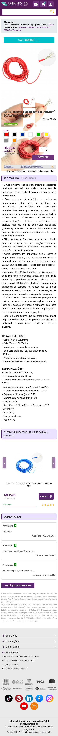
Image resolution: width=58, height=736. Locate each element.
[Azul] (22, 134)
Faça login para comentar (18, 585)
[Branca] (30, 134)
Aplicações (30, 178)
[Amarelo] (46, 134)
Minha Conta (12, 647)
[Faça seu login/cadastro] (51, 4)
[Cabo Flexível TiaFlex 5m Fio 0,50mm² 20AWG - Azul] (29, 463)
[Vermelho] (6, 134)
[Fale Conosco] (36, 4)
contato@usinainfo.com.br (16, 668)
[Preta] (14, 134)
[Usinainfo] (14, 3)
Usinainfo (8, 22)
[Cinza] (6, 140)
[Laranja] (14, 140)
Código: (46, 119)
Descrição (13, 178)
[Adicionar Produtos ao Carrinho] (46, 148)
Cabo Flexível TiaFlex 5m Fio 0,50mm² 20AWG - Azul (29, 484)
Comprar (44, 496)
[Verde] (38, 134)
